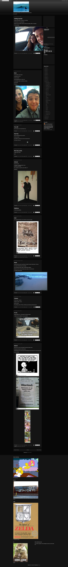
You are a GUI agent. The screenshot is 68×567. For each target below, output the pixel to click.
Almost (16, 162)
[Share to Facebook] (38, 53)
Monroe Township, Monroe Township (22, 257)
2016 (46, 77)
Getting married (18, 18)
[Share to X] (37, 53)
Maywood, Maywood (20, 121)
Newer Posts (16, 449)
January (47, 114)
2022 (46, 69)
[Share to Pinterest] (39, 53)
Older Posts (39, 449)
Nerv (15, 73)
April (47, 93)
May (47, 92)
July (46, 89)
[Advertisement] (27, 61)
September (48, 86)
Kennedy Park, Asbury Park (21, 446)
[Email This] (35, 53)
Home (28, 449)
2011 (46, 117)
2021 (46, 70)
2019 (46, 73)
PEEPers (16, 208)
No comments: (30, 53)
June (47, 90)
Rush (15, 262)
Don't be (16, 133)
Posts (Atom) (29, 452)
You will (16, 127)
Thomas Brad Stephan (49, 123)
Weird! (16, 345)
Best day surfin (18, 150)
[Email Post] (34, 53)
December (47, 82)
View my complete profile (48, 129)
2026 (46, 67)
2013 (46, 81)
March (47, 111)
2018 (46, 74)
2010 (46, 118)
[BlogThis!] (36, 53)
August (47, 88)
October (47, 85)
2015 (46, 78)
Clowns (16, 298)
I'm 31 (15, 312)
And (15, 218)
